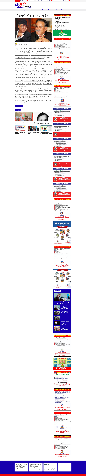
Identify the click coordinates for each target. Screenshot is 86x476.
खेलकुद (53, 10)
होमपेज (16, 10)
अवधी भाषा (62, 10)
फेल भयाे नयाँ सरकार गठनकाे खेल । (33, 16)
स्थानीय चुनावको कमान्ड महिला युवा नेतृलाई (20, 133)
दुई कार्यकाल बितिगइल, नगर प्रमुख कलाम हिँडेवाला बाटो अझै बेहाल (69, 1)
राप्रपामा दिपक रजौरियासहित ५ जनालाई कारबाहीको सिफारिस (23, 122)
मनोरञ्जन (57, 10)
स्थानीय (30, 10)
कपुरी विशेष (26, 10)
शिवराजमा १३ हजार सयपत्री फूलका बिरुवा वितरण (46, 1)
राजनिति (41, 10)
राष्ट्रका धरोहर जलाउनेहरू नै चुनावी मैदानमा (33, 133)
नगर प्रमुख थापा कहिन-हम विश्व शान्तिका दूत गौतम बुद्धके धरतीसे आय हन (61, 302)
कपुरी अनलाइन (20, 44)
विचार (46, 10)
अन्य (66, 10)
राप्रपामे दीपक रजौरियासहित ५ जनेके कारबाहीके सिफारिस (64, 328)
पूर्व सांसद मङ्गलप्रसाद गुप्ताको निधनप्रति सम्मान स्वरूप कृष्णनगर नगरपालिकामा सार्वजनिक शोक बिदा (43, 122)
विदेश (38, 10)
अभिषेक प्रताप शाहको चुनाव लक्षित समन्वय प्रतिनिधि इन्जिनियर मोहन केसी (46, 134)
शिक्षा (49, 10)
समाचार (20, 10)
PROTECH (70, 475)
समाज (34, 10)
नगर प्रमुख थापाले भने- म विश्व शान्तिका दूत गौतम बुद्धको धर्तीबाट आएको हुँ (25, 1)
